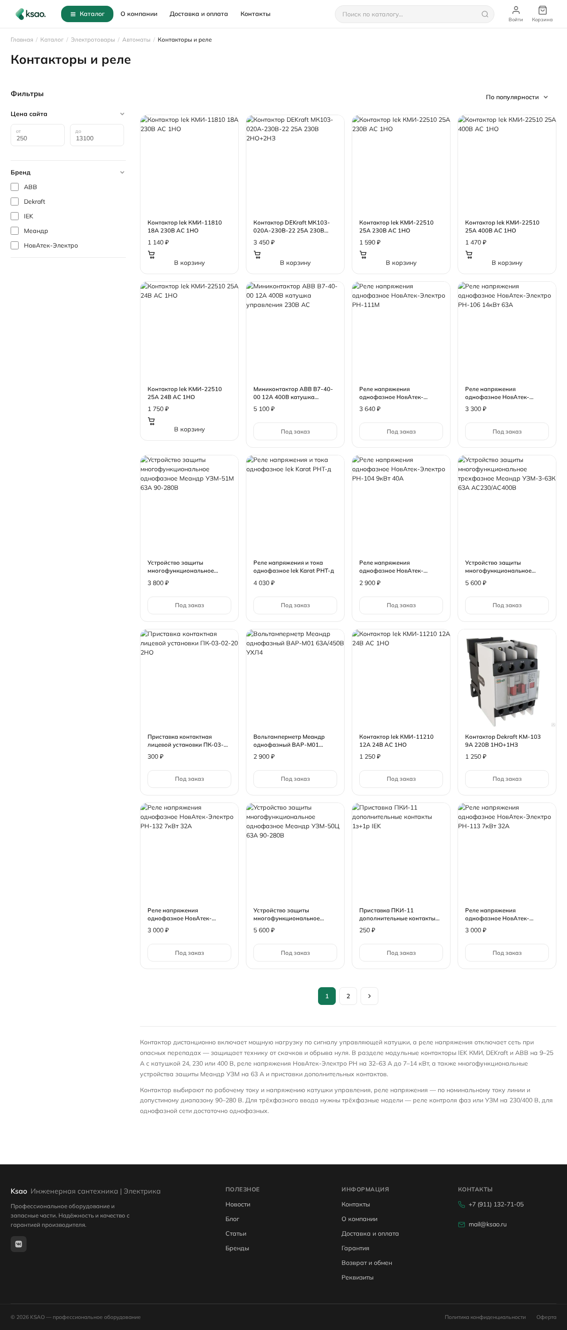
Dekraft (34, 202)
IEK (28, 216)
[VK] (19, 1244)
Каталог (92, 14)
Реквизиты (357, 1277)
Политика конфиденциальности (485, 1317)
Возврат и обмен (367, 1263)
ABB (30, 187)
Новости (237, 1204)
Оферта (546, 1317)
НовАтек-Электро (51, 245)
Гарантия (355, 1248)
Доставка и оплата (199, 14)
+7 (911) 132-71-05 (496, 1204)
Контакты (256, 14)
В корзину (189, 263)
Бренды (237, 1248)
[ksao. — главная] (30, 14)
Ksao (86, 1191)
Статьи (235, 1233)
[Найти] (485, 14)
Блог (232, 1219)
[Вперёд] (369, 996)
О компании (138, 14)
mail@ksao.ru (488, 1224)
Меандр (36, 231)
